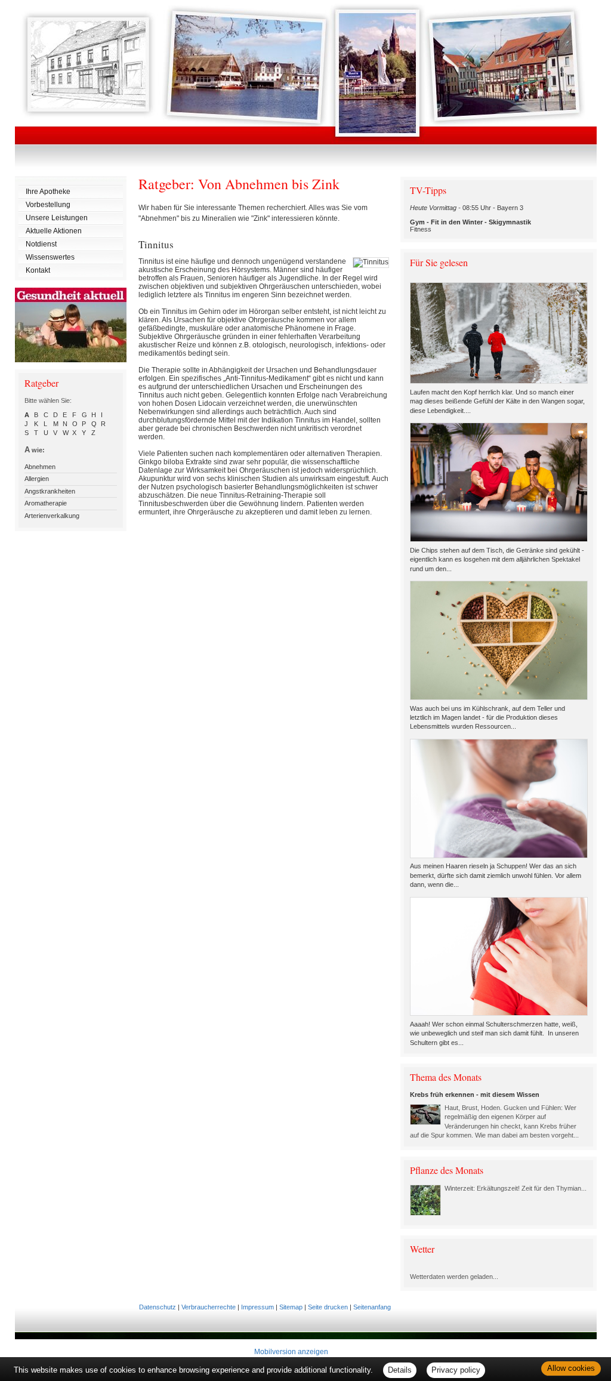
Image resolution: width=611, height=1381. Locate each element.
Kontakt (38, 270)
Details (400, 1369)
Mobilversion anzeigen (291, 1352)
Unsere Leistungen (57, 218)
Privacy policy (455, 1369)
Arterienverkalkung (51, 515)
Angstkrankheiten (49, 491)
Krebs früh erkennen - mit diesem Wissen (474, 1094)
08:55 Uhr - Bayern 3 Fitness (470, 218)
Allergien (36, 478)
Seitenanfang (372, 1307)
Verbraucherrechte (208, 1307)
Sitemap (291, 1307)
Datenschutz (157, 1307)
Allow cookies (571, 1368)
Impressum (257, 1307)
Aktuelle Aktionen (54, 231)
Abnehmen (39, 466)
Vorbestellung (48, 205)
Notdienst (41, 244)
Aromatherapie (45, 503)
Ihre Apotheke (48, 191)
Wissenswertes (50, 257)
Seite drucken (328, 1307)
